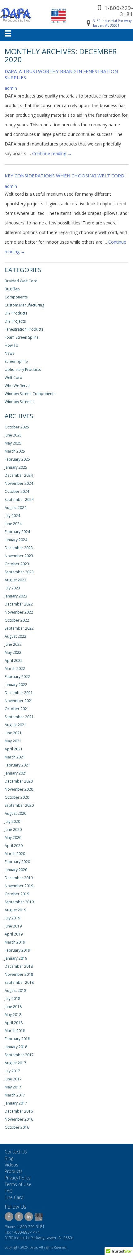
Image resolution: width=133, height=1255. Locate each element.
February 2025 (17, 459)
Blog (9, 1158)
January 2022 (16, 684)
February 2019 (17, 950)
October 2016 (17, 1127)
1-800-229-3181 (119, 11)
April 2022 (14, 660)
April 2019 (14, 934)
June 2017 (13, 1079)
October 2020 (17, 797)
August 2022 (15, 636)
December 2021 (19, 692)
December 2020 (19, 781)
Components (16, 297)
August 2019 (15, 910)
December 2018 (19, 966)
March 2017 (15, 1095)
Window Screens (19, 401)
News (9, 353)
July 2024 (12, 515)
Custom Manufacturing (24, 305)
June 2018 (13, 1006)
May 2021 (13, 741)
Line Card (14, 1197)
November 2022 (19, 612)
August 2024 (15, 507)
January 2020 (16, 869)
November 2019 (19, 885)
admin (11, 88)
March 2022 (15, 668)
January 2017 (16, 1103)
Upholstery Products (23, 369)
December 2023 (19, 547)
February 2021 (17, 765)
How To (11, 345)
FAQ (9, 1191)
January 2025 (16, 467)
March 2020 (15, 853)
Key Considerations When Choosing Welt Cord (64, 175)
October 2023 (17, 564)
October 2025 (17, 427)
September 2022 (19, 628)
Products (14, 1171)
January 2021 (16, 773)
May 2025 (13, 443)
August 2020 (15, 813)
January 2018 (16, 1046)
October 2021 (17, 708)
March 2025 (15, 451)
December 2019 (19, 877)
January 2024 (16, 539)
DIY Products (16, 313)
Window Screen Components (30, 393)
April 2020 (14, 845)
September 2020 (19, 805)
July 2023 (12, 588)
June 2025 (13, 435)
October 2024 (17, 491)
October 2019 (17, 894)
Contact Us (16, 1152)
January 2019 (16, 958)
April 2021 (14, 749)
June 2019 (13, 926)
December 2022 (19, 604)
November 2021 (19, 700)
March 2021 (15, 757)
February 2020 (17, 861)
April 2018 (14, 1022)
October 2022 (17, 620)
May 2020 (13, 837)
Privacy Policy (17, 1178)
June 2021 (13, 733)
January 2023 (16, 596)
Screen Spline (16, 361)
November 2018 (19, 974)
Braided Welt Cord (21, 281)
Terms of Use (18, 1184)
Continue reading (52, 153)
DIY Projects (15, 321)
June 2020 (13, 829)
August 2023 (15, 580)
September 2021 (19, 716)
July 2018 (12, 998)
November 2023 (19, 555)
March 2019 (15, 942)
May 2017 (13, 1087)
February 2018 (17, 1038)
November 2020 (19, 789)
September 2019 (19, 902)
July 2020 (12, 821)
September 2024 (19, 499)
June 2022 (13, 644)
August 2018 (15, 990)
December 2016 (19, 1111)
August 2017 (15, 1063)
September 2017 (19, 1054)
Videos (11, 1165)
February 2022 (17, 676)
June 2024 (13, 523)
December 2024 (19, 475)
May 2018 (13, 1014)
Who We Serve (17, 385)
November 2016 (19, 1119)
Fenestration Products (24, 329)
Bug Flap (12, 289)
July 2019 (12, 918)
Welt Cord (13, 377)
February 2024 (17, 531)
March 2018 (15, 1030)
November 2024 (19, 483)
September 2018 (19, 982)
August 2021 (15, 724)
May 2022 (13, 652)
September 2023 (19, 572)
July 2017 (12, 1071)
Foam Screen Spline (22, 337)
